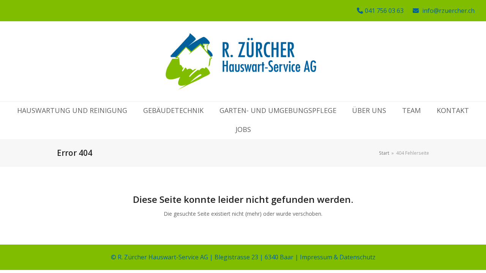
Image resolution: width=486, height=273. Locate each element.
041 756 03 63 (384, 10)
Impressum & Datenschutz (338, 257)
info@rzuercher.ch (448, 10)
